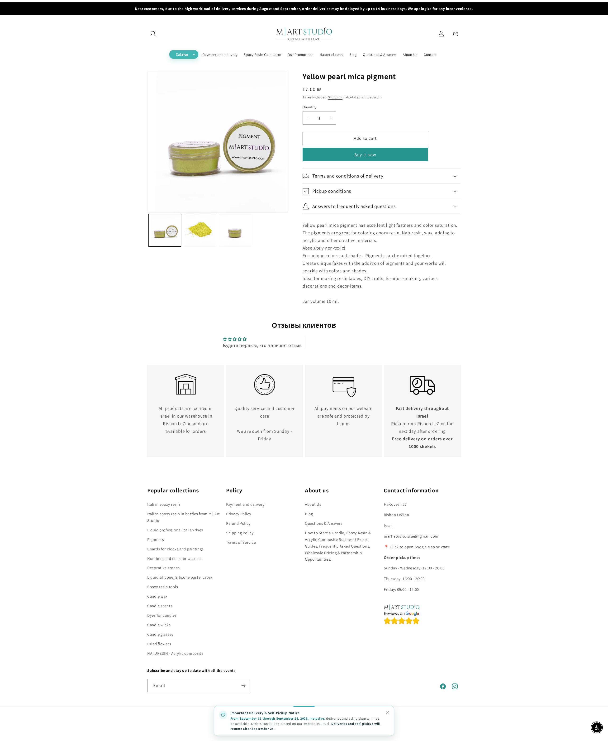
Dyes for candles (162, 615)
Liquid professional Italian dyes (175, 530)
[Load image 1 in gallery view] (165, 230)
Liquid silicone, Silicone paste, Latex (179, 577)
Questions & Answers (323, 523)
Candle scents (159, 605)
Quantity (310, 107)
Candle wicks (159, 624)
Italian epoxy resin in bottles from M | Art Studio (183, 517)
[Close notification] (387, 712)
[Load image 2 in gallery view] (200, 230)
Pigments (155, 539)
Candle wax (157, 596)
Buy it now (365, 154)
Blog (309, 513)
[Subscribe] (243, 685)
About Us (313, 504)
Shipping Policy (240, 532)
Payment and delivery (245, 504)
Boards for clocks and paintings (175, 549)
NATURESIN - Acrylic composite (175, 653)
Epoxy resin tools (162, 586)
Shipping (335, 97)
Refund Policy (238, 523)
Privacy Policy (238, 513)
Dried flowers (159, 643)
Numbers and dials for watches (175, 558)
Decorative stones (163, 567)
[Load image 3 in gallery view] (235, 230)
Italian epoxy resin (163, 504)
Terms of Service (241, 542)
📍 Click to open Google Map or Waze (417, 546)
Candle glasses (160, 634)
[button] (153, 34)
